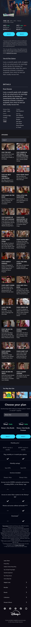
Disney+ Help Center (19, 545)
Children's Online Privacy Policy (10, 566)
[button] (15, 582)
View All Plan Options (9, 58)
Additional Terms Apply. (11, 53)
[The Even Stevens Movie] (9, 395)
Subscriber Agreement (8, 572)
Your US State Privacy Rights (9, 569)
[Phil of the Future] (22, 395)
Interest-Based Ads (7, 578)
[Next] (28, 394)
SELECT (9, 34)
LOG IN (26, 2)
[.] (5, 609)
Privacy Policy (6, 563)
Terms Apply (5, 526)
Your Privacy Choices (8, 575)
